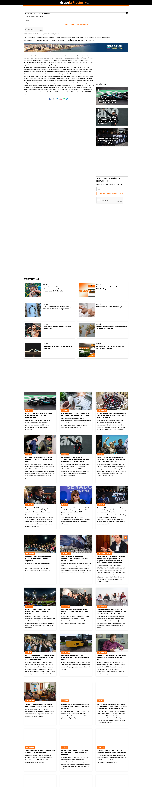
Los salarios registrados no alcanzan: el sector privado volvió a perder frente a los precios (75, 706)
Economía (65, 410)
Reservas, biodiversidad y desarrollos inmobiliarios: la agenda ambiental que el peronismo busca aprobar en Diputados (111, 611)
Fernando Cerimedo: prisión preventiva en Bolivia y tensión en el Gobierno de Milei (39, 459)
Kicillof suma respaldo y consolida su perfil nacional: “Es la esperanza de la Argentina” (74, 752)
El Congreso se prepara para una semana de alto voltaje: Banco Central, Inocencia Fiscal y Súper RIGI (111, 415)
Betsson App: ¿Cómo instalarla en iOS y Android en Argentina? (110, 347)
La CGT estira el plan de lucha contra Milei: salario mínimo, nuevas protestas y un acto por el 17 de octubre (112, 459)
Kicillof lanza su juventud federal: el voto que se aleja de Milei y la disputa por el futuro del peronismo (40, 657)
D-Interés (45, 284)
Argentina (101, 504)
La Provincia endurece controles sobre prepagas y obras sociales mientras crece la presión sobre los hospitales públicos (112, 706)
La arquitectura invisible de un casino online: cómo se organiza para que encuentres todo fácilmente (56, 289)
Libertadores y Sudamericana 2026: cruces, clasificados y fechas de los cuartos (38, 611)
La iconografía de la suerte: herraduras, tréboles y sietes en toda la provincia (57, 308)
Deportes (29, 410)
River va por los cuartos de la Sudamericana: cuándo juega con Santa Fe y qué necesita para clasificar (75, 459)
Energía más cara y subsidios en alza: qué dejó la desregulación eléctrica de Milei (75, 414)
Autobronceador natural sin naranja (109, 307)
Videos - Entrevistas (104, 553)
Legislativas (102, 410)
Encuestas (29, 504)
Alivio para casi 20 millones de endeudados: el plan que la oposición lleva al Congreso (74, 559)
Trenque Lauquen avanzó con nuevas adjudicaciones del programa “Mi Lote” (39, 705)
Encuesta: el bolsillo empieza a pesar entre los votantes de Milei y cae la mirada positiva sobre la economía (38, 510)
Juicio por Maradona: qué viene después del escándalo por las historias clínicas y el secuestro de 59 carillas (111, 510)
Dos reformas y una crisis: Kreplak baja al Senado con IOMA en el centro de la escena (111, 657)
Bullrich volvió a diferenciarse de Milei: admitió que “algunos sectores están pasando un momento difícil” (75, 510)
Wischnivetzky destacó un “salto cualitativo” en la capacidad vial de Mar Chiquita (75, 657)
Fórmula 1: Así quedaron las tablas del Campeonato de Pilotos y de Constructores (39, 415)
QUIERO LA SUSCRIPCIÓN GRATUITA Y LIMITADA (112, 194)
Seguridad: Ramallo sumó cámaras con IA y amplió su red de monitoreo (40, 751)
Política (28, 454)
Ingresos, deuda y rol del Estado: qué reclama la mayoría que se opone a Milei (111, 751)
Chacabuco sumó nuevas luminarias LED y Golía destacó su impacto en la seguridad (39, 559)
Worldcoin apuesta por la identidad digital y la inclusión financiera (111, 327)
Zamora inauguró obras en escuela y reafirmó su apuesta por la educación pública (74, 611)
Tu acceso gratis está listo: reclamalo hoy (108, 179)
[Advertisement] (59, 107)
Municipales (30, 553)
